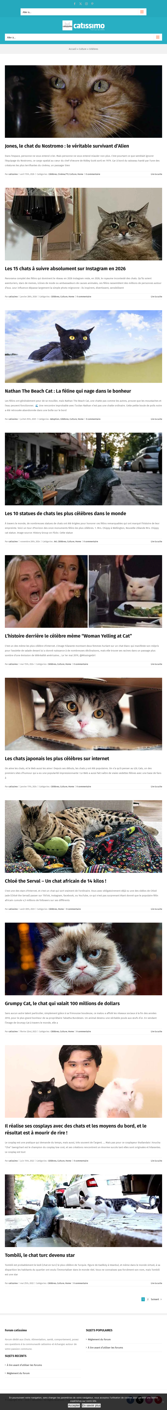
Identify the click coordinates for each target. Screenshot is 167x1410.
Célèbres (53, 174)
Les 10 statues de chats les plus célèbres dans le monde (65, 513)
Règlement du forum (99, 1339)
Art (55, 541)
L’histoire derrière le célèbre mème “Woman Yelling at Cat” (68, 636)
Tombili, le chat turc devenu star (40, 1255)
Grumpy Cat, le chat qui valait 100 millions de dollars (62, 1003)
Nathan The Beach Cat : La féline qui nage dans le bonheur (68, 391)
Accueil (72, 49)
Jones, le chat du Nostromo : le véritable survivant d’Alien (67, 146)
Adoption (54, 419)
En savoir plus (91, 1405)
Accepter (74, 1405)
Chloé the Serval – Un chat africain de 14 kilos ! (55, 881)
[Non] (163, 1401)
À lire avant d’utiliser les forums (105, 1347)
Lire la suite (156, 174)
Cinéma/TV (63, 174)
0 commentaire (93, 174)
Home (80, 174)
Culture (82, 49)
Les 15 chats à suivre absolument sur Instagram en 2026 (65, 269)
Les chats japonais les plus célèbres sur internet (57, 758)
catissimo (13, 174)
